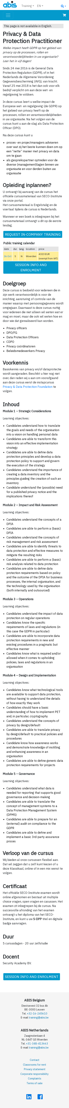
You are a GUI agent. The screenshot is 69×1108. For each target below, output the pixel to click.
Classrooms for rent (34, 1064)
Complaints (34, 1078)
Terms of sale (34, 1083)
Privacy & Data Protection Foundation (27, 387)
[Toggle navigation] (8, 15)
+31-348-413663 (37, 1043)
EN (39, 6)
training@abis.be (39, 1017)
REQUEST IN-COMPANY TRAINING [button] (33, 234)
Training (26, 6)
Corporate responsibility (34, 1074)
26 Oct (7, 256)
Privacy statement (34, 1069)
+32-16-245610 (37, 1013)
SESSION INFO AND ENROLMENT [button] (31, 267)
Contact (34, 1060)
